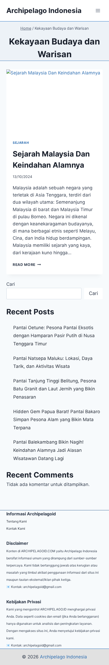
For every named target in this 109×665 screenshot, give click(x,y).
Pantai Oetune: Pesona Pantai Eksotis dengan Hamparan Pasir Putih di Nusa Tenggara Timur (54, 335)
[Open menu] (98, 10)
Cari (10, 284)
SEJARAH (21, 143)
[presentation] (54, 101)
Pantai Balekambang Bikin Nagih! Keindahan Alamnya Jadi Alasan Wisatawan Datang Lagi (48, 450)
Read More (27, 264)
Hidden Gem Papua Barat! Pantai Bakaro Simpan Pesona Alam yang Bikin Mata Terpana (56, 419)
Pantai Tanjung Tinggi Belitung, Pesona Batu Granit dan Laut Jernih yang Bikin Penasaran (54, 389)
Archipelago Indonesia (63, 656)
